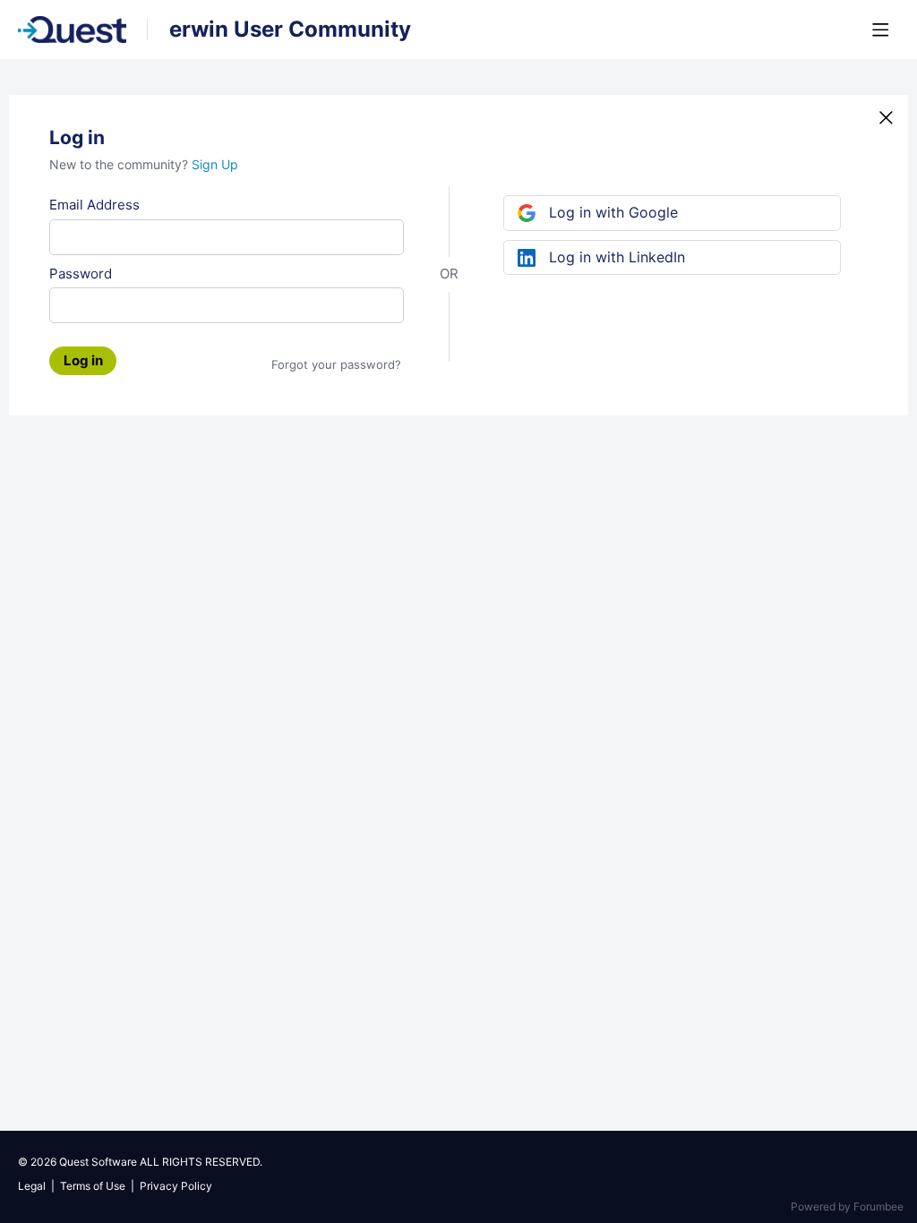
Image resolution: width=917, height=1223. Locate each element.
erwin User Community (290, 29)
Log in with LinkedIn (617, 257)
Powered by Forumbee (847, 1207)
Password (80, 274)
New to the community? (120, 164)
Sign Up (215, 164)
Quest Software (98, 1161)
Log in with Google (613, 212)
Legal (32, 1186)
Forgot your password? (336, 364)
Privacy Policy (176, 1186)
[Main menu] (880, 29)
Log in (83, 360)
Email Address (94, 205)
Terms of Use (92, 1186)
